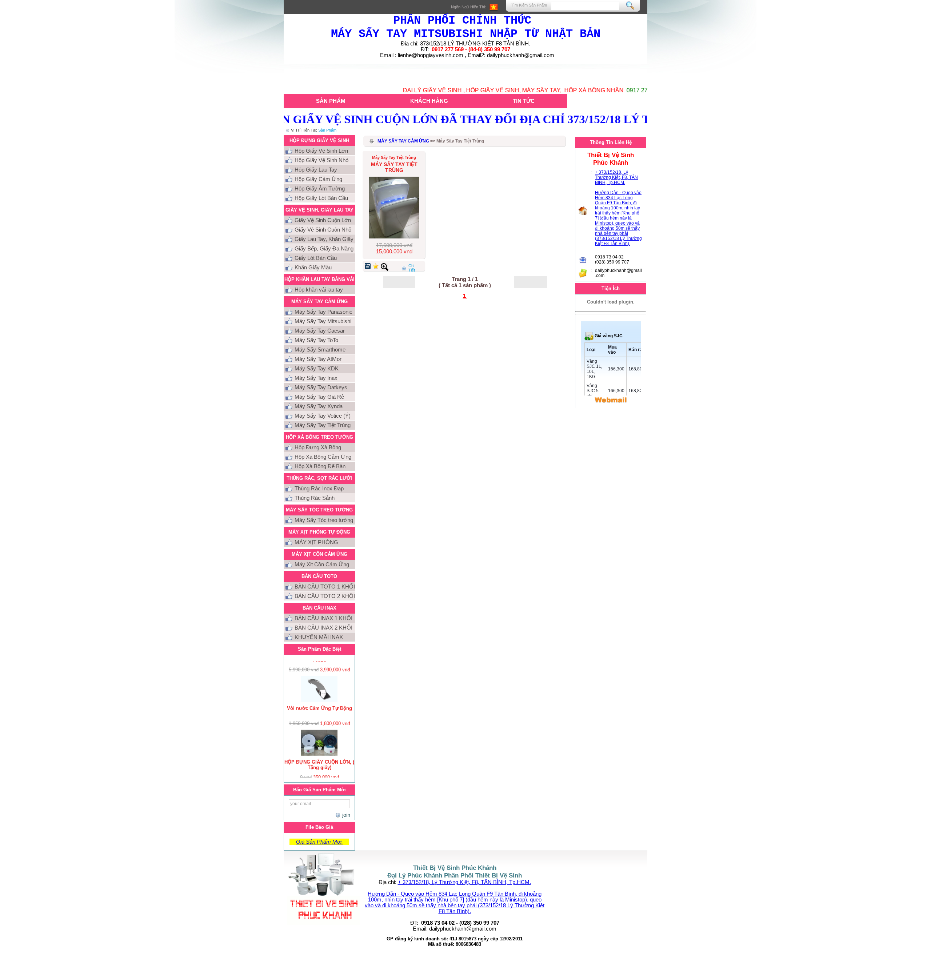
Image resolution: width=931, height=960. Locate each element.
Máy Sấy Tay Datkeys (321, 387)
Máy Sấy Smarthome (320, 349)
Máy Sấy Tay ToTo (316, 340)
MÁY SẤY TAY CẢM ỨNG (403, 141)
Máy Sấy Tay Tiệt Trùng (323, 425)
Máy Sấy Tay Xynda (319, 406)
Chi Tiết (411, 268)
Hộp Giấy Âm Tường (320, 188)
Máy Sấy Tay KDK (317, 368)
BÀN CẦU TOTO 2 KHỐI (325, 596)
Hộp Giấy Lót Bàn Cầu (321, 198)
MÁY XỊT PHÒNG (316, 542)
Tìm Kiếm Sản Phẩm (529, 5)
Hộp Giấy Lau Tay (316, 169)
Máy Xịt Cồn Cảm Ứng (322, 564)
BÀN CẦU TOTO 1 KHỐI (325, 586)
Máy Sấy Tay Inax (316, 378)
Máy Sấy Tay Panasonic (323, 312)
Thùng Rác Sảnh (315, 498)
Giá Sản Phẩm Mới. (319, 842)
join (345, 815)
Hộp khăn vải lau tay (319, 289)
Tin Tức (524, 101)
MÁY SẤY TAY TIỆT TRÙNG (394, 167)
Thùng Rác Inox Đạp (319, 488)
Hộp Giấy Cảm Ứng (318, 179)
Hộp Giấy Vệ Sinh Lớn (321, 151)
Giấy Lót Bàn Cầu (316, 258)
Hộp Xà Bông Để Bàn (320, 466)
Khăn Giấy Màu (313, 267)
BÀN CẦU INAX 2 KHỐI (323, 627)
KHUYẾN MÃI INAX (319, 637)
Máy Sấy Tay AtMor (318, 359)
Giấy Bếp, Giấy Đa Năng (324, 248)
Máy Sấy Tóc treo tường (324, 520)
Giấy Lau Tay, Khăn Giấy (324, 239)
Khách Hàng (429, 101)
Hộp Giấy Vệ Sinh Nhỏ (321, 160)
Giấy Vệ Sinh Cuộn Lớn (323, 220)
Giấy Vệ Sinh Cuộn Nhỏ (323, 229)
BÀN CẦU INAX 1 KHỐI (323, 618)
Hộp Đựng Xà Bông (318, 447)
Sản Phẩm (330, 101)
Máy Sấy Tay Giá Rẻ (319, 397)
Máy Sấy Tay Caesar (320, 331)
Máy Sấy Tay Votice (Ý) (323, 416)
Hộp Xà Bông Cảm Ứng (323, 457)
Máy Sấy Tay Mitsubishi (323, 321)
